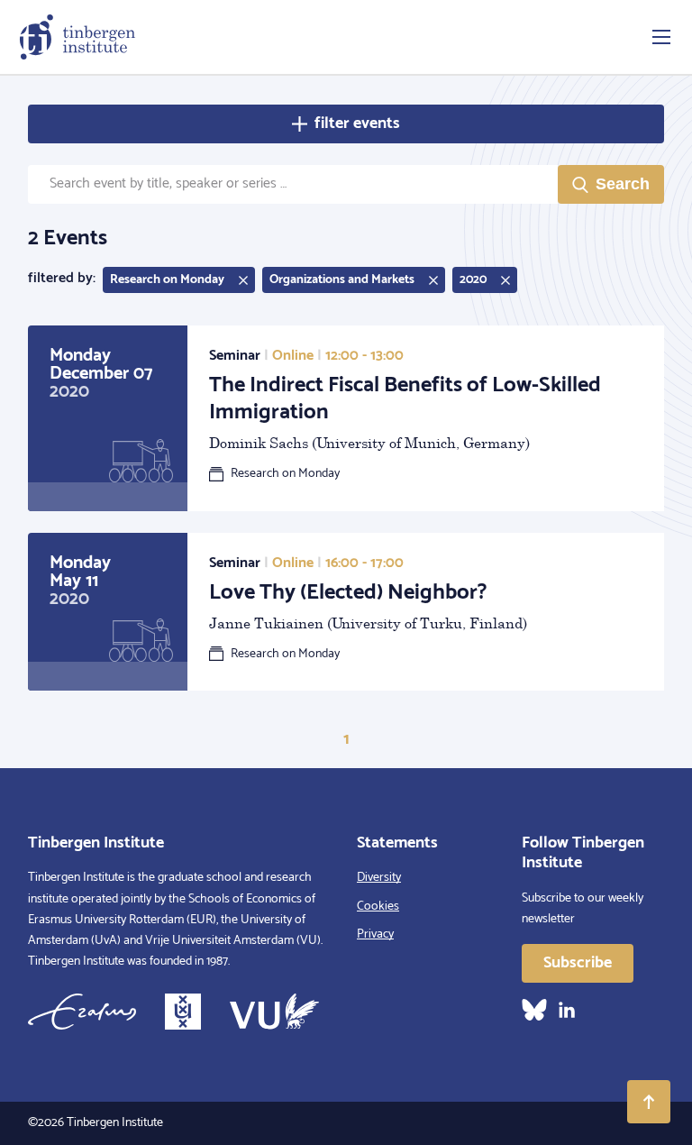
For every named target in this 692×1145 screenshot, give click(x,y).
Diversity (379, 877)
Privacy (375, 934)
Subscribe (577, 962)
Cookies (378, 906)
